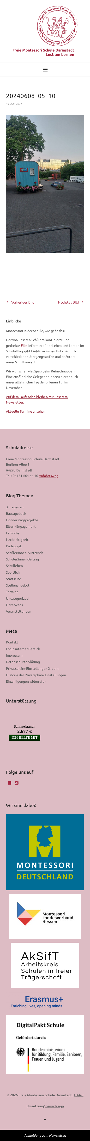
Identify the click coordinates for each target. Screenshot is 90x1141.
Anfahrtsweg (48, 475)
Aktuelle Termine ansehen (26, 411)
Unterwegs (14, 605)
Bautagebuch (16, 513)
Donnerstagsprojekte (22, 520)
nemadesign (54, 1106)
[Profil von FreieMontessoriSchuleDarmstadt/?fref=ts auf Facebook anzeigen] (9, 784)
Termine (12, 591)
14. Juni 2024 (14, 103)
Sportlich (13, 572)
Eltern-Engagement (21, 526)
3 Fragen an (15, 507)
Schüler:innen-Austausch (24, 552)
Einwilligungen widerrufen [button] (26, 681)
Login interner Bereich (23, 649)
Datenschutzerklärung (23, 661)
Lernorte (12, 533)
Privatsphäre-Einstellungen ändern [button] (32, 668)
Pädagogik (14, 546)
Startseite (13, 578)
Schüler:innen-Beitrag (22, 559)
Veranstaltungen (18, 611)
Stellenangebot (18, 585)
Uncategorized (17, 598)
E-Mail (79, 1095)
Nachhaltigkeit (17, 539)
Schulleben (14, 565)
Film (24, 345)
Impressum (14, 655)
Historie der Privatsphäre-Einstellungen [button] (36, 675)
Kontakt (12, 642)
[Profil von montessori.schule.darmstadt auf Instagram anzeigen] (16, 784)
